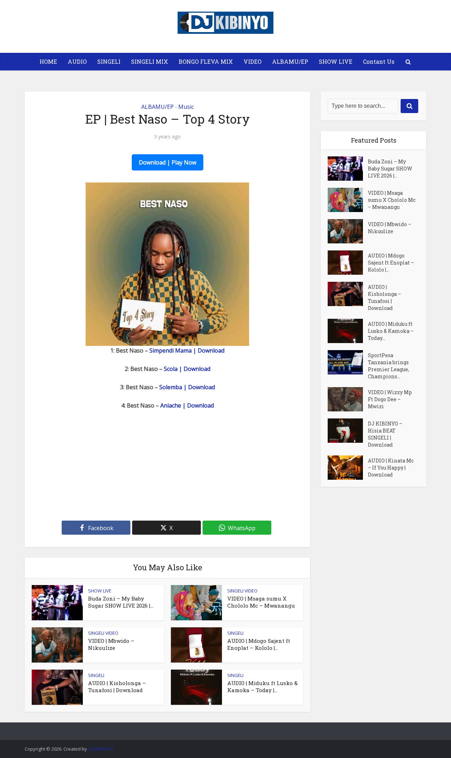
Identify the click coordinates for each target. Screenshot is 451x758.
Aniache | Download (187, 405)
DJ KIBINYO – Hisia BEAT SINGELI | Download (385, 434)
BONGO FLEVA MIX (206, 61)
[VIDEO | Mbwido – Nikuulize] (348, 231)
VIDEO (252, 61)
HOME (48, 61)
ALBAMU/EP (290, 61)
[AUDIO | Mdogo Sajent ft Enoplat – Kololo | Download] (348, 262)
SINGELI (109, 61)
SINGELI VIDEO (242, 591)
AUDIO (77, 61)
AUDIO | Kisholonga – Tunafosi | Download (117, 686)
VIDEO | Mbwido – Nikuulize (111, 644)
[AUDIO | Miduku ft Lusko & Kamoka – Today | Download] (348, 331)
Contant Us (378, 61)
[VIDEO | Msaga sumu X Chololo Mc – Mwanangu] (348, 200)
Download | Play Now (167, 162)
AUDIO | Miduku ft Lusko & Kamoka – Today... (391, 331)
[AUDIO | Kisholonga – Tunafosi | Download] (348, 294)
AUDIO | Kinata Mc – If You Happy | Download (391, 467)
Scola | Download (187, 369)
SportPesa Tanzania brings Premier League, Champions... (388, 366)
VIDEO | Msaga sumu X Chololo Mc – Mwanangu (261, 602)
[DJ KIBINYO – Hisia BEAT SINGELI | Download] (348, 430)
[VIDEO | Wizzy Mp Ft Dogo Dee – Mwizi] (348, 399)
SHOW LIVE (335, 61)
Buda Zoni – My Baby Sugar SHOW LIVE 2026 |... (120, 602)
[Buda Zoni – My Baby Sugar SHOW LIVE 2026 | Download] (348, 168)
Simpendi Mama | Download (186, 350)
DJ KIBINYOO (101, 749)
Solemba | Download (187, 387)
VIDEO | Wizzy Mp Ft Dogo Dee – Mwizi (390, 399)
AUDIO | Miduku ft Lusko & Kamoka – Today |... (262, 686)
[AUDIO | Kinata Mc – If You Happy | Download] (348, 467)
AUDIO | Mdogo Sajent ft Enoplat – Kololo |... (258, 644)
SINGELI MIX (149, 61)
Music (186, 107)
